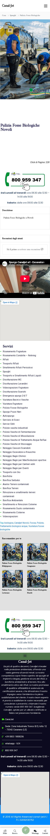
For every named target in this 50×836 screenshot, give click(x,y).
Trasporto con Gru (11, 472)
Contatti (45, 833)
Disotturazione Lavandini (15, 383)
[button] (25, 655)
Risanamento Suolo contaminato (19, 508)
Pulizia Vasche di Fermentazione (19, 432)
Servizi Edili (9, 424)
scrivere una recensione (29, 249)
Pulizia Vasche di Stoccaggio (17, 444)
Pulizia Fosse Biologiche (30, 15)
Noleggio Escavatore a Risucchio (19, 452)
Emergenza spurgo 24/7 (15, 395)
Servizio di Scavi (11, 420)
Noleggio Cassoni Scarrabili (16, 448)
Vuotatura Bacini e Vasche (16, 399)
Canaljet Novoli (21, 523)
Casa (4, 15)
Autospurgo (8, 416)
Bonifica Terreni (10, 488)
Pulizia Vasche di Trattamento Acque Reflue (24, 440)
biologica (8, 523)
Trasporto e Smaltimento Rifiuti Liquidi (22, 375)
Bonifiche (7, 476)
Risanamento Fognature (14, 351)
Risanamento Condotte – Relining (19, 355)
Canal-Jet (25, 662)
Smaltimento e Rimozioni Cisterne (20, 504)
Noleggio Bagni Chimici (14, 456)
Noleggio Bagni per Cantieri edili (19, 464)
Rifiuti (6, 359)
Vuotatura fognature (12, 403)
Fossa (33, 523)
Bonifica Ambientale (13, 500)
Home (5, 833)
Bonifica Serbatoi (11, 480)
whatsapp (35, 833)
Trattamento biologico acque (14, 526)
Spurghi (13, 15)
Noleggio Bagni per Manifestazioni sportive (24, 460)
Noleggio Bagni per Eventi (16, 468)
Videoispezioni (10, 516)
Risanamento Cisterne (14, 512)
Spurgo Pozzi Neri (12, 412)
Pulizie (40, 523)
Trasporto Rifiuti (11, 363)
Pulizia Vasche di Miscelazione (18, 436)
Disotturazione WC (12, 379)
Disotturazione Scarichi (14, 391)
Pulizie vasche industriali (15, 428)
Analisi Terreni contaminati (16, 484)
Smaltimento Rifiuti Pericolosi (18, 367)
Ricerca (14, 833)
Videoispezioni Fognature (15, 387)
